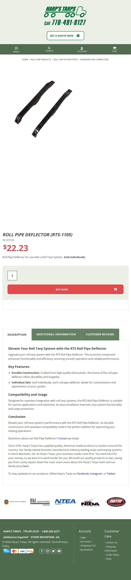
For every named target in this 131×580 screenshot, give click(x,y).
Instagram (96, 473)
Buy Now (62, 289)
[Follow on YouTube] (59, 551)
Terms (55, 542)
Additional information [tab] (56, 334)
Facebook (83, 473)
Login (83, 537)
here (26, 466)
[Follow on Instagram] (47, 551)
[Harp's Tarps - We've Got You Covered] (65, 12)
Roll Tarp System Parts (65, 59)
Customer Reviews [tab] (100, 334)
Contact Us (112, 542)
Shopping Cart (88, 545)
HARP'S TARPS (12, 531)
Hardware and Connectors (94, 59)
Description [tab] (17, 334)
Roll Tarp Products (41, 59)
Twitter (111, 473)
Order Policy (112, 554)
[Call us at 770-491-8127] (65, 22)
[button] (16, 49)
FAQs (109, 558)
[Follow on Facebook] (41, 551)
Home (25, 59)
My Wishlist (86, 549)
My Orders (86, 541)
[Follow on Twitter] (53, 551)
